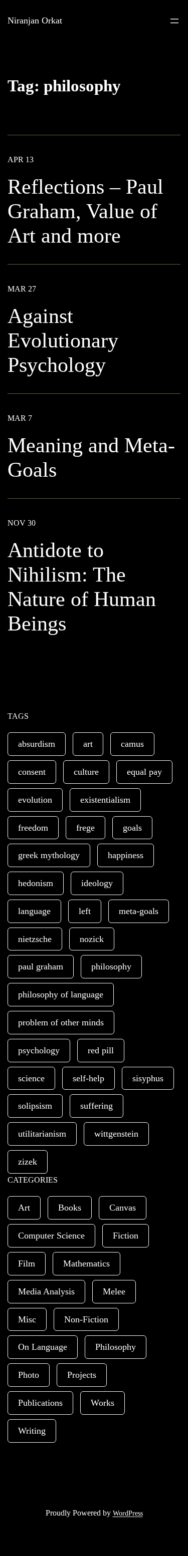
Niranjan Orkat (35, 20)
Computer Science (51, 1236)
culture (86, 772)
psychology (39, 1050)
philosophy (111, 966)
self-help (88, 1078)
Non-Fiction (86, 1319)
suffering (96, 1106)
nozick (92, 939)
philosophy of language (60, 994)
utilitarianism (42, 1134)
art (88, 744)
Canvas (122, 1208)
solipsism (35, 1106)
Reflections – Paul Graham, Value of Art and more (85, 211)
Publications (40, 1403)
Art (24, 1208)
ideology (97, 883)
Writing (32, 1431)
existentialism (105, 800)
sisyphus (147, 1078)
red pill (101, 1050)
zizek (27, 1162)
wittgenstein (116, 1134)
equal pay (144, 772)
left (85, 911)
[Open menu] (174, 21)
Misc (27, 1319)
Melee (114, 1291)
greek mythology (49, 855)
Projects (81, 1375)
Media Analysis (46, 1291)
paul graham (40, 966)
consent (32, 772)
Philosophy (115, 1347)
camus (132, 744)
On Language (42, 1347)
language (34, 911)
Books (69, 1208)
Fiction (125, 1236)
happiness (125, 855)
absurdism (36, 744)
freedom (33, 828)
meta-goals (138, 911)
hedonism (35, 883)
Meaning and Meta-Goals (91, 457)
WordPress (128, 1513)
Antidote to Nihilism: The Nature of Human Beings (82, 587)
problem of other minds (61, 1022)
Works (102, 1403)
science (31, 1078)
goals (132, 828)
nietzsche (35, 939)
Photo (28, 1375)
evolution (35, 800)
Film (26, 1263)
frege (85, 828)
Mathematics (86, 1263)
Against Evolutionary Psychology (63, 340)
